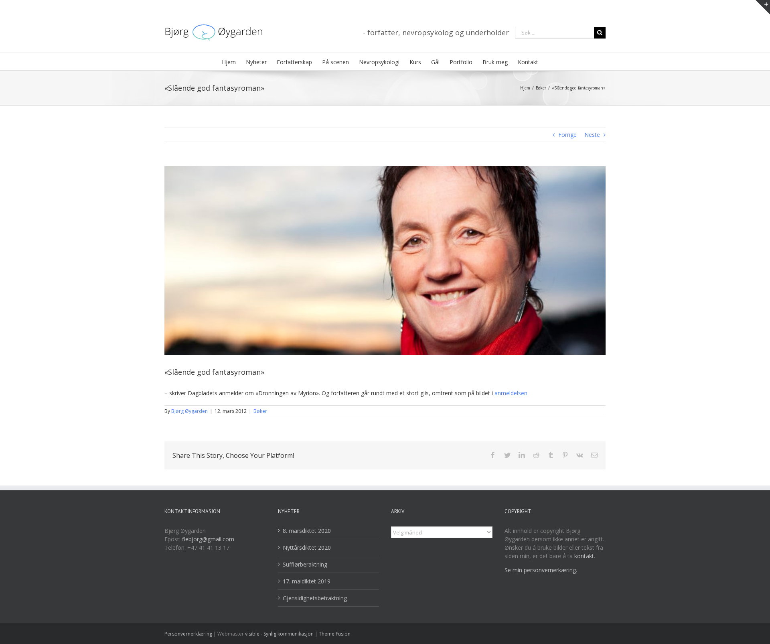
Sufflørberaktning (305, 564)
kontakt (584, 556)
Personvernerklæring (188, 633)
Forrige (567, 134)
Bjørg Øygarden (189, 411)
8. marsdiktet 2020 (307, 530)
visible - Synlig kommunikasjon (279, 633)
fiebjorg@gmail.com (208, 539)
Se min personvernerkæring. (541, 570)
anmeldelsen (510, 393)
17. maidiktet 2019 (306, 581)
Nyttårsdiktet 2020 (307, 547)
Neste (592, 134)
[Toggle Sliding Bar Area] (763, 7)
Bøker (260, 411)
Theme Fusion (335, 633)
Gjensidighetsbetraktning (315, 598)
